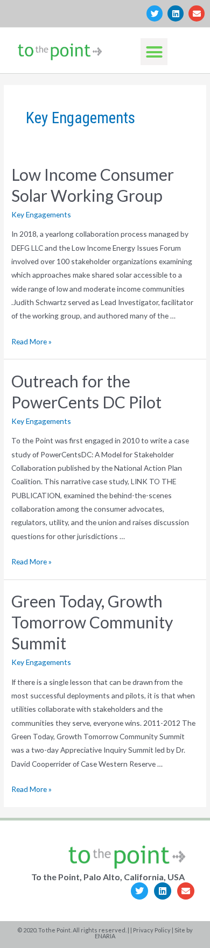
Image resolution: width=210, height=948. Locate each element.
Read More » (31, 341)
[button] (154, 51)
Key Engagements (41, 214)
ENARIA (105, 935)
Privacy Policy (152, 929)
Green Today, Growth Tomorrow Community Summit (92, 622)
